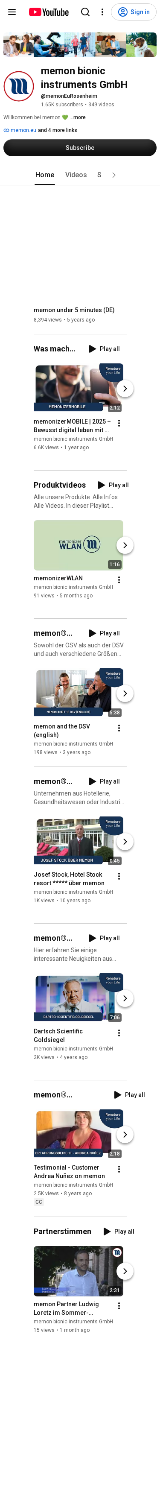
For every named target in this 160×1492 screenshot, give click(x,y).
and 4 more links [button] (57, 130)
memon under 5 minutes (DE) (74, 310)
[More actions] (119, 423)
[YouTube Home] (48, 12)
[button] (114, 175)
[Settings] (102, 12)
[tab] (45, 175)
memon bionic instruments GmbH (73, 439)
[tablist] (80, 175)
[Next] (125, 388)
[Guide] (12, 12)
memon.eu (22, 130)
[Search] (85, 12)
